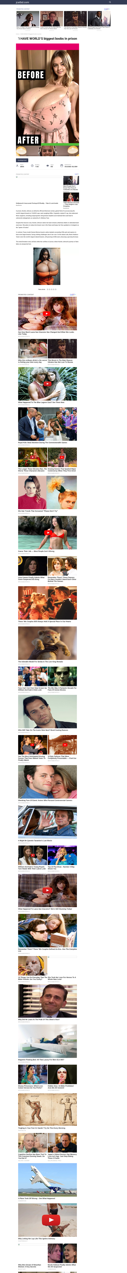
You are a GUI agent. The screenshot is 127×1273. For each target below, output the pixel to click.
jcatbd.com (22, 2)
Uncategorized (22, 160)
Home (17, 34)
